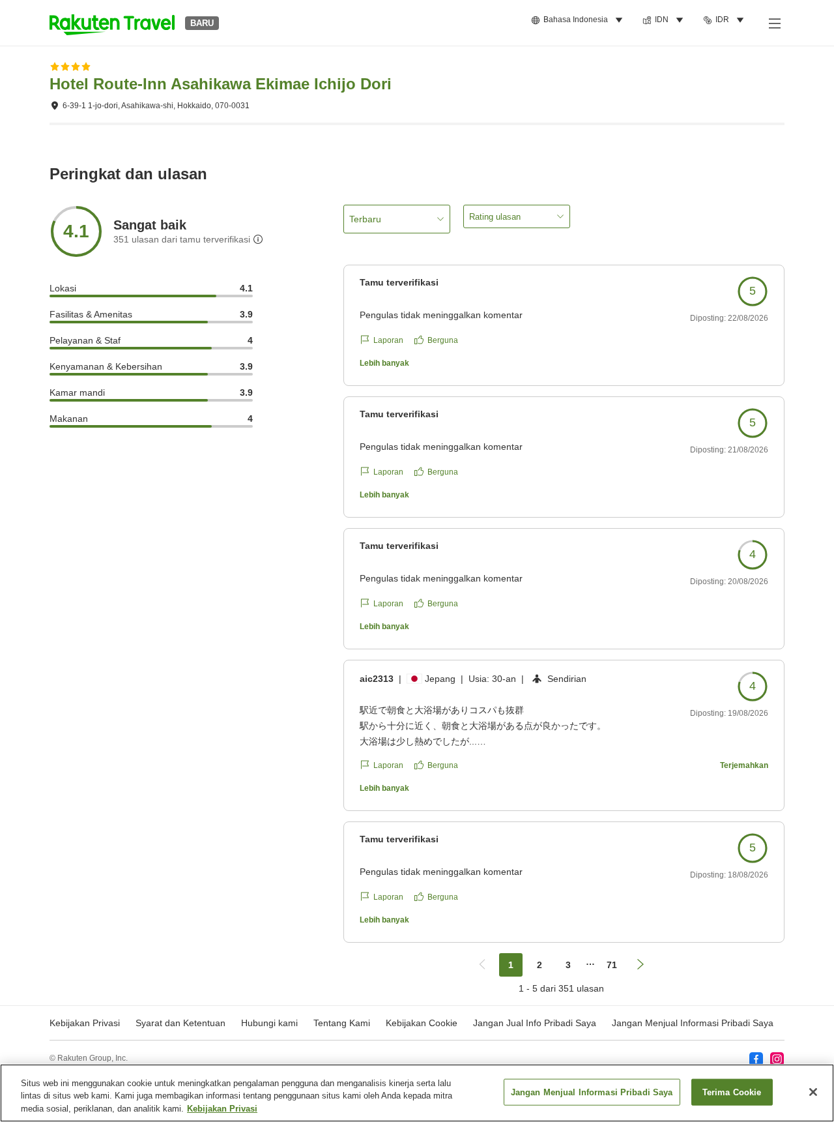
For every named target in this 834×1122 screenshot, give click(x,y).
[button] (112, 22)
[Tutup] (813, 1092)
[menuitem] (579, 20)
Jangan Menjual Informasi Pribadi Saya (692, 1023)
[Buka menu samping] (774, 22)
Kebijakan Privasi (222, 1109)
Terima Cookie (732, 1092)
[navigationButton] (482, 965)
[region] (417, 1093)
